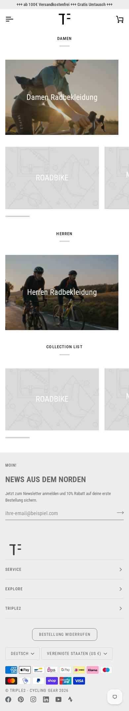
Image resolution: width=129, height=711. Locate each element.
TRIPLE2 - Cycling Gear (34, 690)
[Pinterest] (21, 699)
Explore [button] (14, 589)
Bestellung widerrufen (64, 634)
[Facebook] (8, 699)
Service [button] (13, 569)
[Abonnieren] (118, 512)
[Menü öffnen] (15, 19)
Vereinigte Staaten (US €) (74, 653)
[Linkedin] (46, 699)
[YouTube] (59, 699)
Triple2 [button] (13, 608)
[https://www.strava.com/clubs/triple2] (70, 699)
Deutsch (20, 653)
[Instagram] (33, 699)
